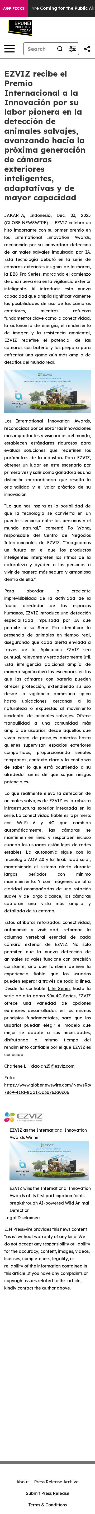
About (22, 1481)
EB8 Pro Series (25, 274)
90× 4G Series (61, 995)
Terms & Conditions (47, 1504)
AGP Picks (14, 8)
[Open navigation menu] (9, 49)
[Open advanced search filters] (72, 49)
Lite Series (59, 988)
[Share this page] (87, 49)
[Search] (60, 49)
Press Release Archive (56, 1481)
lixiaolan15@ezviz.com (51, 1066)
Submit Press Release (47, 1493)
